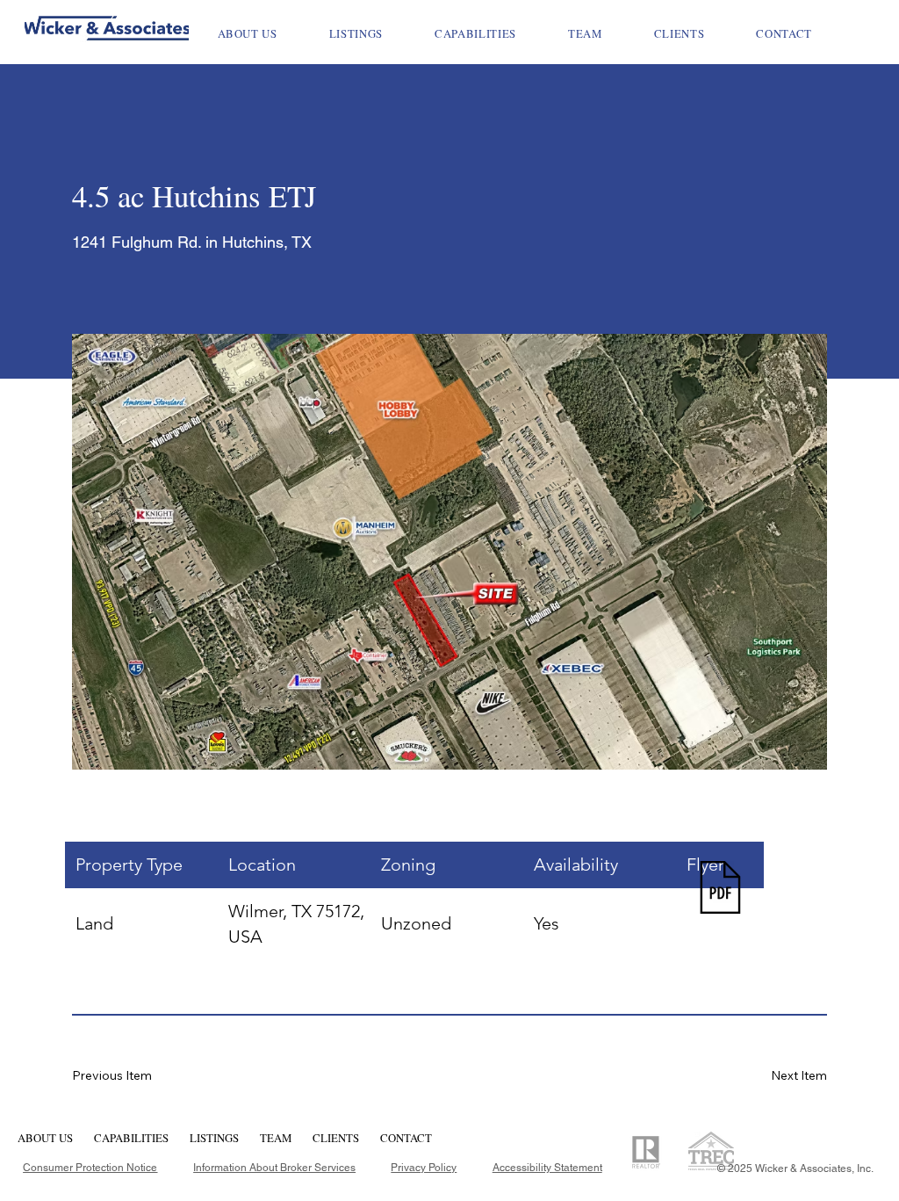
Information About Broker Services (274, 1167)
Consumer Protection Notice (90, 1167)
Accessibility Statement (547, 1167)
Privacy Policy (424, 1167)
